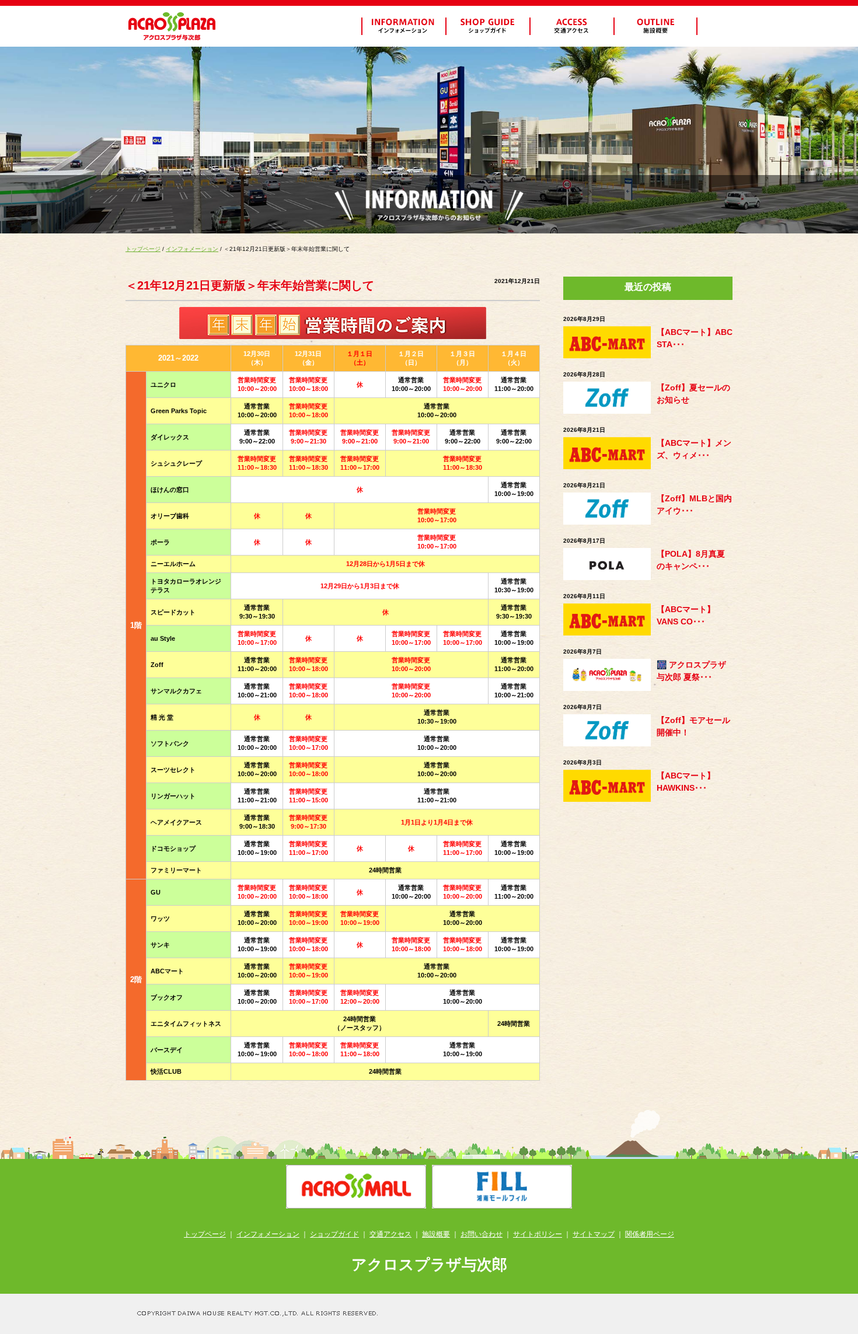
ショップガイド (334, 1234)
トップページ (143, 249)
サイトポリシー (537, 1234)
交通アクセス (390, 1234)
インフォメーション (192, 249)
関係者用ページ (649, 1234)
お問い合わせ (482, 1234)
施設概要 (436, 1234)
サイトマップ (594, 1234)
